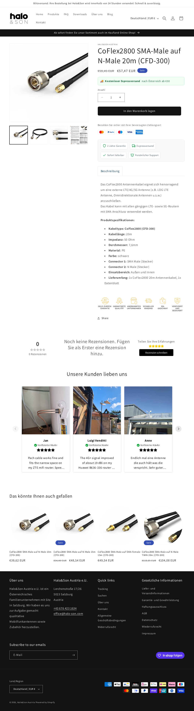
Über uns (103, 602)
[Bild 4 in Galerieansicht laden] (79, 135)
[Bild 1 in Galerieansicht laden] (18, 135)
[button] (164, 18)
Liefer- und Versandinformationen (156, 591)
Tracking (103, 589)
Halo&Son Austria (26, 702)
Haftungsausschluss (154, 606)
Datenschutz (149, 620)
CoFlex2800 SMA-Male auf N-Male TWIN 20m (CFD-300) (160, 553)
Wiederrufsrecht (152, 626)
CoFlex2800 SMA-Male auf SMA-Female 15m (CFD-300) (119, 553)
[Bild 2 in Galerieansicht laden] (39, 135)
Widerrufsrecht (107, 627)
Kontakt (103, 609)
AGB (144, 613)
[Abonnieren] (73, 655)
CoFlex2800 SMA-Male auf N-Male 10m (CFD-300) (30, 553)
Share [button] (105, 318)
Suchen (102, 595)
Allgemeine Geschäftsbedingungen (112, 618)
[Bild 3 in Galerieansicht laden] (59, 135)
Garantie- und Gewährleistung (160, 600)
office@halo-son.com (68, 614)
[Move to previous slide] (15, 429)
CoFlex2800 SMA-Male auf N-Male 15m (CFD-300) (74, 553)
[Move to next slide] (178, 429)
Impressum (149, 633)
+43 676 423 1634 (65, 608)
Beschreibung (110, 171)
